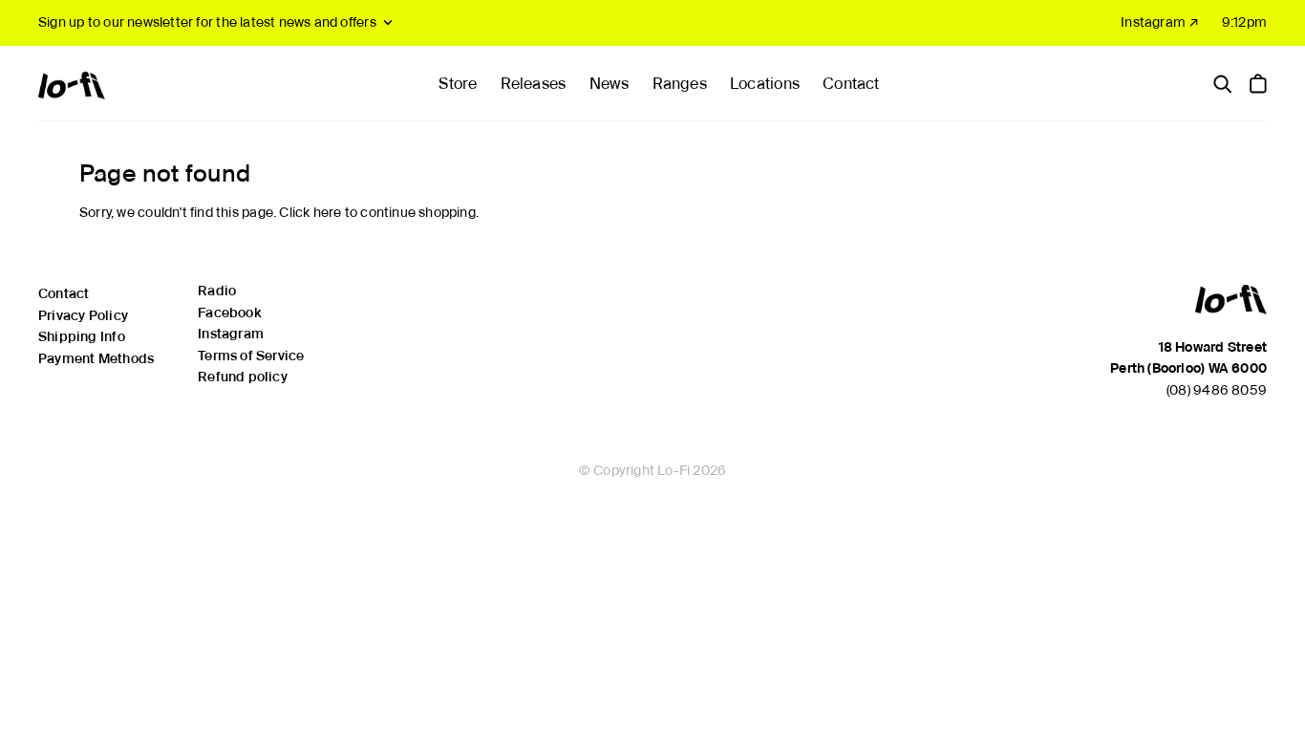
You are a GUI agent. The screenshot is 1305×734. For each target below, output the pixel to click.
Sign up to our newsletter (207, 22)
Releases (534, 84)
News (609, 84)
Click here (310, 212)
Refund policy (243, 376)
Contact (851, 84)
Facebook (229, 312)
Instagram (231, 333)
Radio (217, 290)
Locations (765, 84)
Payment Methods (96, 358)
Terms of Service (251, 355)
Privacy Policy (83, 315)
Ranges (679, 84)
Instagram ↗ (1160, 22)
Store (458, 84)
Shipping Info (81, 336)
